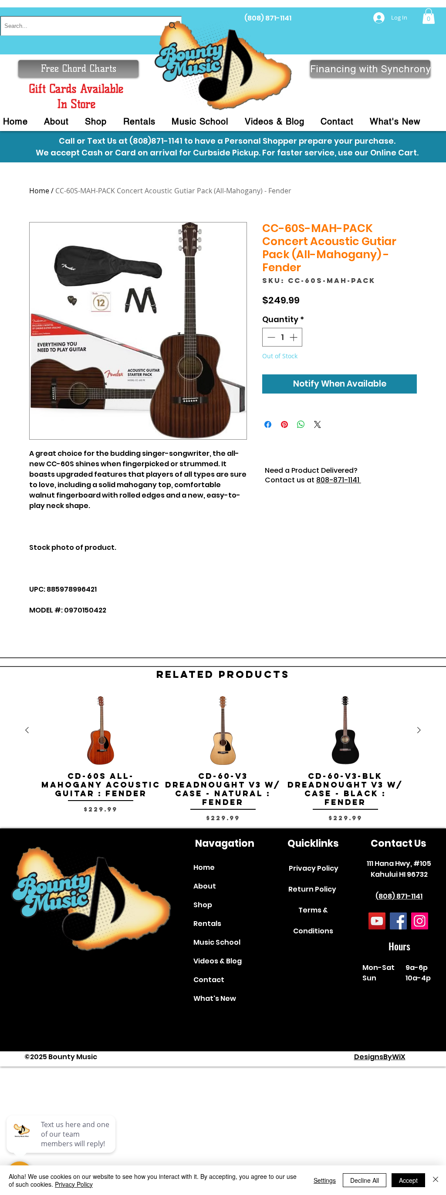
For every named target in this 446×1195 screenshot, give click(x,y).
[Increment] (294, 337)
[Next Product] (419, 730)
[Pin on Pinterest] (284, 424)
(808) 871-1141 (267, 18)
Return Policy (312, 889)
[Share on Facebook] (268, 424)
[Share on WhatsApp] (301, 424)
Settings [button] (325, 1180)
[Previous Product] (27, 730)
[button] (428, 16)
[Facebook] (398, 920)
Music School (216, 942)
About (204, 886)
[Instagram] (419, 920)
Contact (208, 980)
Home (39, 190)
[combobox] (91, 26)
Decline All (364, 1180)
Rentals (207, 924)
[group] (223, 763)
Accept (408, 1180)
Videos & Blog (217, 961)
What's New (214, 998)
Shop (202, 905)
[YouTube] (376, 920)
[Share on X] (317, 424)
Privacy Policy (313, 868)
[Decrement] (270, 337)
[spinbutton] (282, 337)
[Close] (435, 1180)
